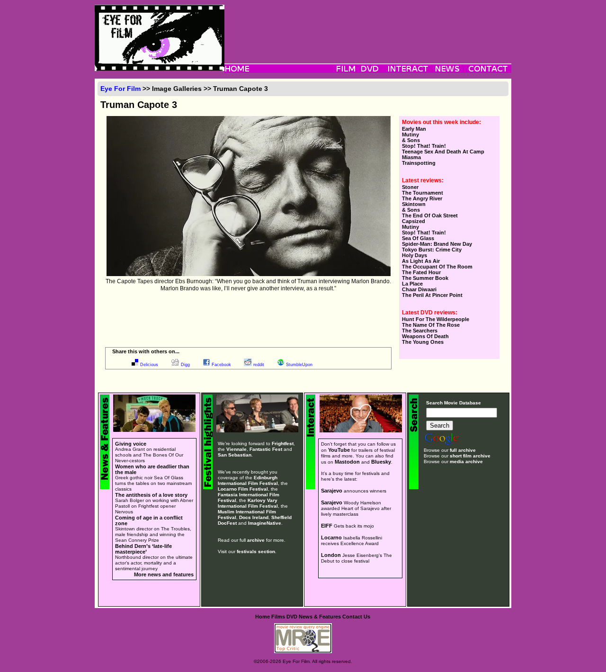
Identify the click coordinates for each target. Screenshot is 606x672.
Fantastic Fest (266, 449)
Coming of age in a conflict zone (149, 520)
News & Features (320, 616)
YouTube (339, 450)
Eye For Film (120, 88)
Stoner (410, 187)
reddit (258, 364)
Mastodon (347, 462)
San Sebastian (234, 454)
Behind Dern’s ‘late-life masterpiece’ (143, 549)
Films (278, 616)
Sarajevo (331, 490)
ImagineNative (264, 523)
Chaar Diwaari (419, 289)
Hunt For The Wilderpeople (435, 319)
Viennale (236, 449)
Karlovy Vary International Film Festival (248, 503)
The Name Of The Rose (431, 325)
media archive (466, 461)
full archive (463, 450)
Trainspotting (419, 163)
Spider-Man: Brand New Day (437, 244)
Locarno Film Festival (243, 489)
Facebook (221, 364)
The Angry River (422, 198)
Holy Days (414, 255)
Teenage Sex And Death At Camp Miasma (443, 154)
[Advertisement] (368, 26)
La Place (412, 284)
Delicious (149, 364)
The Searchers (419, 330)
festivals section (256, 551)
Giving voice (130, 444)
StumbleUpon (299, 364)
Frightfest (283, 443)
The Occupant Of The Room (437, 266)
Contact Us (356, 616)
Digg (185, 364)
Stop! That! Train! (424, 146)
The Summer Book (425, 278)
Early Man (414, 129)
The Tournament (422, 193)
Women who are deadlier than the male (152, 469)
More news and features (164, 574)
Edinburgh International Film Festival (248, 480)
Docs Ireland (253, 517)
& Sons (411, 140)
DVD (291, 616)
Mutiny (410, 134)
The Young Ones (423, 342)
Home (262, 616)
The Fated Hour (421, 272)
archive (256, 540)
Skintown (414, 204)
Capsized (413, 221)
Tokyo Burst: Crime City (432, 249)
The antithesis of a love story (151, 495)
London (331, 555)
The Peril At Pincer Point (432, 295)
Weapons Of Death (425, 336)
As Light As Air (421, 261)
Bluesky (381, 462)
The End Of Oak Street (430, 215)
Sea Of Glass (418, 238)
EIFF (326, 526)
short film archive (470, 455)
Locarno (331, 537)
